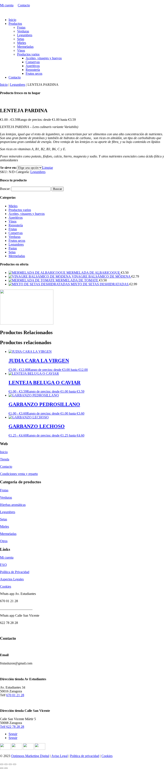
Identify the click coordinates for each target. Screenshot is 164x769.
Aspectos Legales (12, 579)
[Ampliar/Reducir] (1, 764)
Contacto (24, 5)
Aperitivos (33, 66)
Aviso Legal (59, 756)
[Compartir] (10, 764)
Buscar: (5, 189)
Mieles (21, 43)
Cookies (5, 586)
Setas (20, 39)
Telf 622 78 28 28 (12, 726)
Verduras (23, 31)
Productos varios (28, 54)
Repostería (33, 69)
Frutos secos (34, 73)
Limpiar (47, 167)
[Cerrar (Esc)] (14, 764)
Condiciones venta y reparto (19, 474)
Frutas (21, 27)
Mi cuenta (6, 5)
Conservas (33, 62)
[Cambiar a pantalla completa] (6, 764)
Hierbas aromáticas (13, 505)
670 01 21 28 (15, 695)
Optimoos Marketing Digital (30, 756)
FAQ (3, 565)
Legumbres (24, 35)
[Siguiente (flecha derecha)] (6, 768)
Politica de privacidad (84, 756)
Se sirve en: (8, 167)
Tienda (4, 459)
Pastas (13, 248)
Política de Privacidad (14, 572)
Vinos (21, 50)
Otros (3, 541)
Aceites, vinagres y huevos (44, 58)
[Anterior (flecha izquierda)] (1, 768)
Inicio (12, 20)
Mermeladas (25, 46)
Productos (15, 23)
